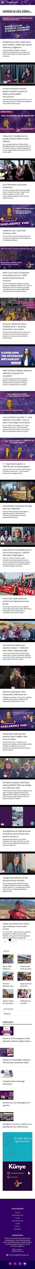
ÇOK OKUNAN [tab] (8, 1009)
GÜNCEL (17, 1212)
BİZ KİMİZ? (17, 1229)
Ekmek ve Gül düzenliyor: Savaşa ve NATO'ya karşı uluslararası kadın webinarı (17, 1062)
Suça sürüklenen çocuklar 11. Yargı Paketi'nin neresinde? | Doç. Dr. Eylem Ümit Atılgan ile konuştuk (17, 420)
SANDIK (17, 1218)
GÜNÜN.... (17, 1226)
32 (13, 942)
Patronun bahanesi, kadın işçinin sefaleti (8, 986)
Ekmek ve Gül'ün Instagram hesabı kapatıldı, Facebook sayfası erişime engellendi (16, 1041)
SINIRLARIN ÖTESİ (17, 1215)
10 (4, 942)
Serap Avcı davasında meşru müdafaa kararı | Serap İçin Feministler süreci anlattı (14, 326)
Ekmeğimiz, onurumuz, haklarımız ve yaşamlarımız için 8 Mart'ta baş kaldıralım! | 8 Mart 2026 (17, 1127)
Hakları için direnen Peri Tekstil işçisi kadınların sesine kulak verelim (16, 926)
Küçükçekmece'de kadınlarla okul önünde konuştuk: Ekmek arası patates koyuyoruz (17, 834)
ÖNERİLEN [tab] (7, 1014)
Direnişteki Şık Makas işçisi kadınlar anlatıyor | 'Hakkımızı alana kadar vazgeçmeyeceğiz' (15, 648)
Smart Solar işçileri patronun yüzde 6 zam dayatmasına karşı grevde (16, 601)
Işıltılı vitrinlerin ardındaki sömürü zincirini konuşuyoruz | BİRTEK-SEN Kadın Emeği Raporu (17, 552)
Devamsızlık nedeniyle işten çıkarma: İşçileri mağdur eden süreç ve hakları (15, 736)
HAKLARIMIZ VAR (17, 1221)
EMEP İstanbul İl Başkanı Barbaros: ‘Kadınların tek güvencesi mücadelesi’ (17, 373)
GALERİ (17, 1223)
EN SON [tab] (6, 951)
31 (10, 942)
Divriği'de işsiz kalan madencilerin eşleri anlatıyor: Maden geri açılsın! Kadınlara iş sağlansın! (17, 45)
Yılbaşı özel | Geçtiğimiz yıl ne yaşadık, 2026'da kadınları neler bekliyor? (16, 139)
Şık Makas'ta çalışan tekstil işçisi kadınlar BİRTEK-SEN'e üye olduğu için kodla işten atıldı (17, 785)
